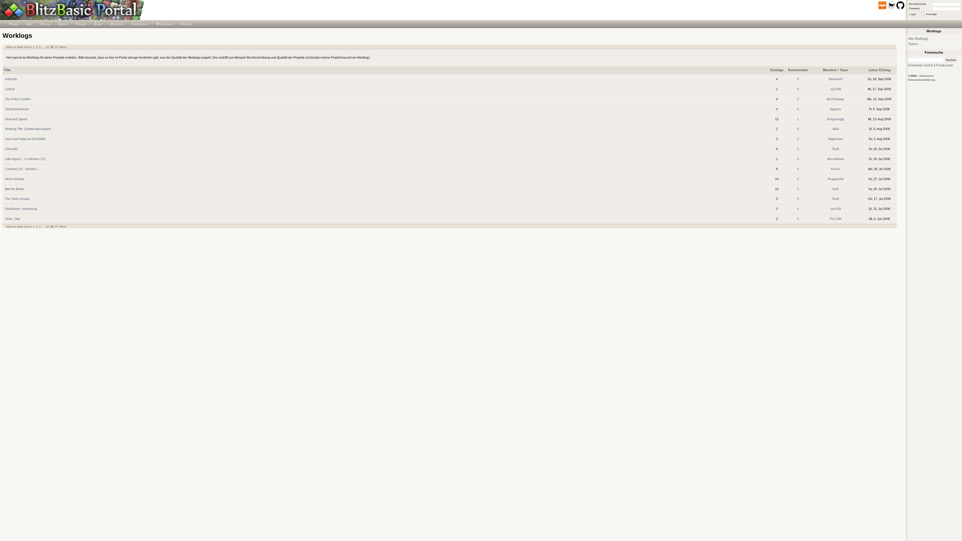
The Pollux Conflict (18, 99)
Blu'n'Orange (835, 99)
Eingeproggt (835, 119)
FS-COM (835, 218)
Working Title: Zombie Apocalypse (28, 128)
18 (47, 47)
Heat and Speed (16, 119)
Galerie (117, 24)
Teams (913, 44)
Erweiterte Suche (920, 65)
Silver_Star (12, 218)
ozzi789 (835, 89)
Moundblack (835, 159)
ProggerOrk (836, 179)
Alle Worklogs (918, 39)
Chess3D (11, 149)
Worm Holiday (14, 179)
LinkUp (10, 89)
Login (913, 14)
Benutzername (917, 4)
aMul (835, 128)
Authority (11, 79)
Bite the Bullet (14, 189)
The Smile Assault (17, 198)
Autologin (931, 14)
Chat (98, 24)
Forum (81, 24)
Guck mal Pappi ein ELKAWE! (25, 139)
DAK (835, 189)
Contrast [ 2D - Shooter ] (21, 169)
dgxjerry (835, 109)
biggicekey (835, 139)
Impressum (926, 75)
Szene (63, 24)
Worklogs (164, 24)
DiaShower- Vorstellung (21, 208)
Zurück (28, 47)
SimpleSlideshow (17, 109)
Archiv (187, 24)
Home (13, 24)
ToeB (835, 149)
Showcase (140, 24)
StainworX (835, 79)
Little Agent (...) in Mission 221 (25, 159)
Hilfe (45, 24)
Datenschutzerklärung (921, 79)
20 (56, 47)
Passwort (914, 8)
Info (29, 24)
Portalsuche (944, 65)
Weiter (63, 47)
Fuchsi (835, 169)
